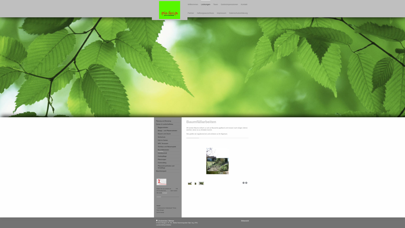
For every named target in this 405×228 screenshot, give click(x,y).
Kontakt (164, 193)
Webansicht (245, 220)
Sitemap (171, 220)
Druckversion (163, 220)
